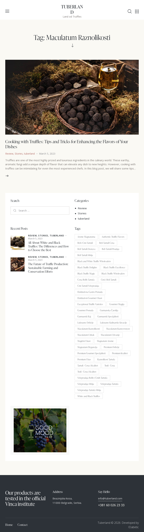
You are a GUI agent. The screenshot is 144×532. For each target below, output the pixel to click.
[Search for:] (40, 210)
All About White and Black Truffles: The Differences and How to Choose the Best (48, 246)
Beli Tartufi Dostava (86, 249)
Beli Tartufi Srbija (85, 255)
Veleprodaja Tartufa (109, 384)
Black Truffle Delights (87, 267)
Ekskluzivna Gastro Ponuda (90, 292)
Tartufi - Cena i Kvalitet (87, 365)
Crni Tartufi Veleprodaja (88, 285)
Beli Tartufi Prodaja (110, 249)
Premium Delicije (111, 347)
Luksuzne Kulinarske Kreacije (113, 322)
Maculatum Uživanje (110, 334)
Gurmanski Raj (84, 316)
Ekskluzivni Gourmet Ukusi (89, 298)
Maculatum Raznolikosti (88, 328)
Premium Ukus (84, 359)
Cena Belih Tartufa (85, 279)
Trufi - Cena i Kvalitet (86, 371)
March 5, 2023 (47, 153)
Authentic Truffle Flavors (113, 236)
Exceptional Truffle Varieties (90, 304)
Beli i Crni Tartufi (85, 242)
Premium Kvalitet (120, 353)
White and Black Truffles (88, 396)
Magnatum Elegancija (87, 347)
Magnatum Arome (105, 341)
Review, (33, 235)
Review (9, 153)
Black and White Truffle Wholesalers (94, 261)
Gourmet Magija (116, 304)
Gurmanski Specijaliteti (108, 316)
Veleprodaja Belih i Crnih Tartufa (92, 377)
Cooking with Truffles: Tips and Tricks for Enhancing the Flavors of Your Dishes (66, 144)
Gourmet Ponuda (85, 310)
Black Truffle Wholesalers (113, 273)
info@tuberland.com (110, 498)
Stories (19, 153)
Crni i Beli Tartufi (108, 279)
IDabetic (133, 527)
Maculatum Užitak (85, 334)
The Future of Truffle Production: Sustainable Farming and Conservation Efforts (48, 267)
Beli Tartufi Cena (106, 242)
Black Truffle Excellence (114, 267)
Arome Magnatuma (86, 236)
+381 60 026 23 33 (111, 505)
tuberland (29, 153)
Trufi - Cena (109, 365)
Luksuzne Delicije (85, 322)
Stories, (44, 235)
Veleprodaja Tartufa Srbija (89, 390)
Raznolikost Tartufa (106, 359)
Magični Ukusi (83, 341)
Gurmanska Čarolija (109, 310)
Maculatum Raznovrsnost (118, 328)
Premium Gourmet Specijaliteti (91, 353)
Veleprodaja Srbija (85, 384)
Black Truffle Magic (86, 273)
